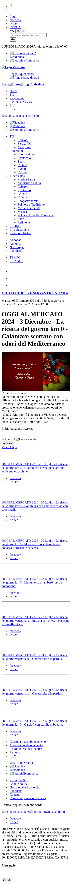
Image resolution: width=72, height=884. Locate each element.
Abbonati (15, 240)
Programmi (17, 98)
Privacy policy (19, 780)
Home (13, 91)
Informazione (26, 154)
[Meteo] (11, 6)
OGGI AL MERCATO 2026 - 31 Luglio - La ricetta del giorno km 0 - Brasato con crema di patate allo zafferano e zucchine (35, 467)
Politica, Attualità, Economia (36, 215)
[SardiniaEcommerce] (24, 773)
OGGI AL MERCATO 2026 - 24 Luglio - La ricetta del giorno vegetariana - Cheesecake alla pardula (35, 657)
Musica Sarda (26, 179)
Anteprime (24, 147)
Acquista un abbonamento (26, 745)
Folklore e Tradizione (31, 204)
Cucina (22, 172)
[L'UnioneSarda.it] (22, 762)
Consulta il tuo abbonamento (28, 741)
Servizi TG (25, 143)
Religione (24, 222)
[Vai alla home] (14, 84)
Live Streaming (19, 229)
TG (12, 94)
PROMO (15, 226)
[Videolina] (13, 67)
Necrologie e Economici (25, 787)
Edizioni (23, 140)
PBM (13, 756)
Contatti (15, 794)
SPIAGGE (16, 261)
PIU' (12, 105)
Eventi (22, 168)
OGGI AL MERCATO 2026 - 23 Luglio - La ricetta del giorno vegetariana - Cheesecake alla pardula (35, 691)
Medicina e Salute (29, 208)
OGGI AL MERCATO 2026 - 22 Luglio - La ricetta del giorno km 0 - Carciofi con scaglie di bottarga (35, 722)
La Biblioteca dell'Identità (26, 748)
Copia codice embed (14, 393)
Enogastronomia (28, 201)
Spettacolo (24, 158)
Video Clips (17, 176)
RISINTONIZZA (21, 101)
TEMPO (15, 257)
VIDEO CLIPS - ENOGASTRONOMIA (35, 293)
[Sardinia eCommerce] (24, 60)
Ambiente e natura (29, 183)
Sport (21, 161)
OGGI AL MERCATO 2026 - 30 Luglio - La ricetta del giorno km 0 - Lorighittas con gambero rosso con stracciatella (35, 506)
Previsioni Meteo (20, 233)
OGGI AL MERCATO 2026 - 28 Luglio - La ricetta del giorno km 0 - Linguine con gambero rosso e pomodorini (35, 582)
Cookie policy (18, 783)
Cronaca (23, 193)
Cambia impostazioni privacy (28, 798)
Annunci (15, 243)
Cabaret (22, 186)
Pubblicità (16, 250)
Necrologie (17, 247)
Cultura (22, 165)
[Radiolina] (17, 57)
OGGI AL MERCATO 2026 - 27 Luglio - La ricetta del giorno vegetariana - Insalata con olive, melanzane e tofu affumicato (35, 620)
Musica (22, 211)
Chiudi (6, 880)
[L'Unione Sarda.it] (23, 53)
